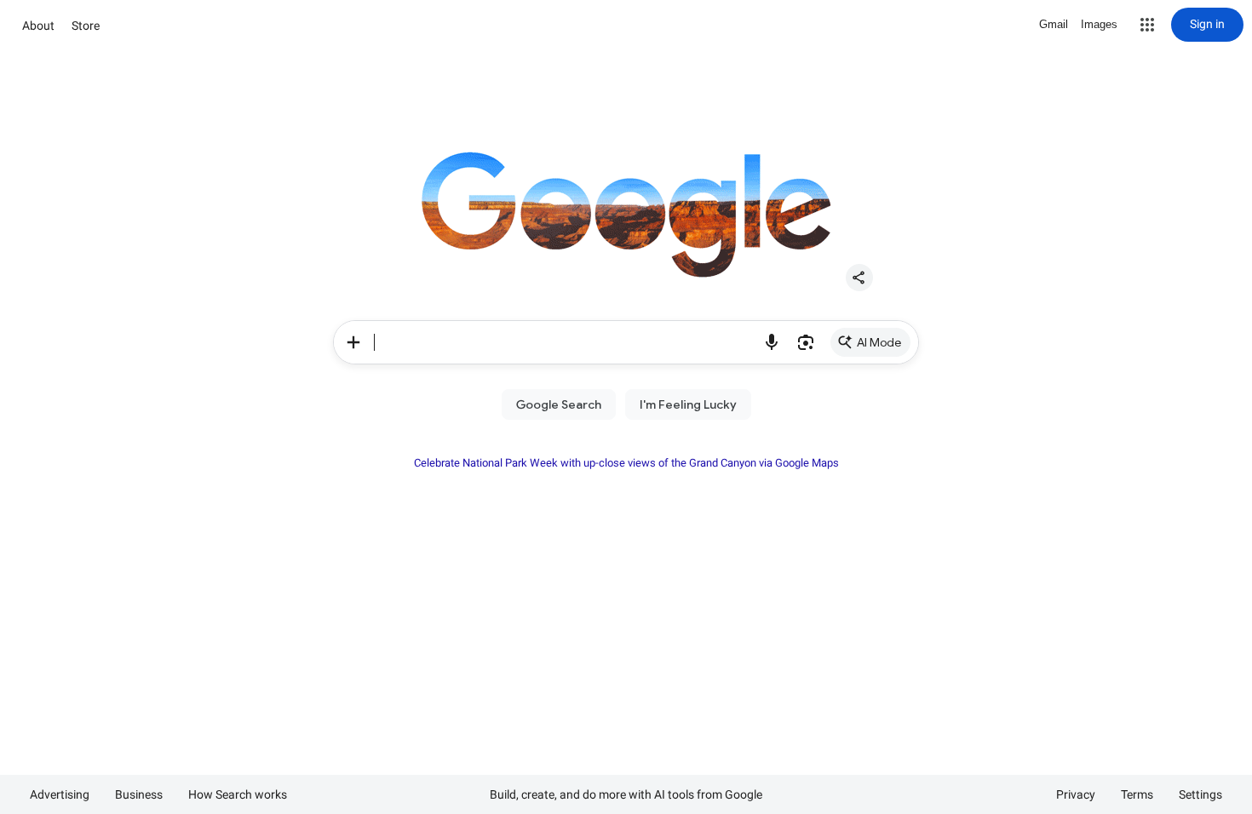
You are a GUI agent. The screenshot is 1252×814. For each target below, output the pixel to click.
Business (139, 794)
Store (86, 25)
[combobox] (564, 342)
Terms (1137, 794)
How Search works (237, 794)
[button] (1147, 25)
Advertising (59, 794)
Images (1099, 24)
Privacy (1075, 794)
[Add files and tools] (353, 342)
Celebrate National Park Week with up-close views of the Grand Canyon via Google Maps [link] (626, 462)
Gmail (1053, 24)
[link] (870, 342)
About (38, 25)
